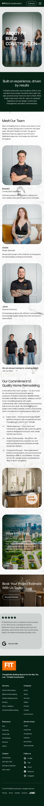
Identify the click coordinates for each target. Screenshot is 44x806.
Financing (5, 730)
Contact (26, 710)
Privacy (4, 793)
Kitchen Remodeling (8, 690)
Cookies (17, 793)
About (26, 694)
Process (26, 706)
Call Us (4, 746)
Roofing (4, 702)
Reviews (5, 742)
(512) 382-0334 (7, 762)
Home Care (6, 734)
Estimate (31, 3)
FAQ (3, 726)
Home (26, 690)
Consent (24, 793)
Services (27, 698)
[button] (39, 3)
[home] (14, 3)
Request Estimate (11, 597)
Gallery (26, 702)
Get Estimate (6, 738)
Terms (11, 793)
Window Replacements (10, 698)
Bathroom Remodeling (9, 694)
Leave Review (28, 714)
